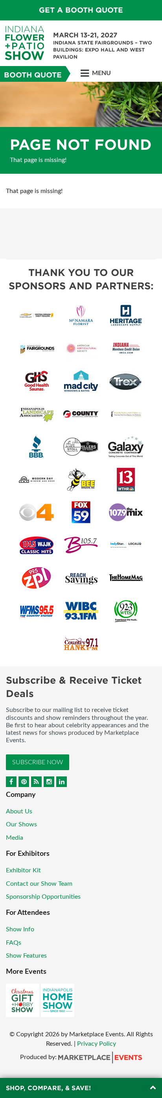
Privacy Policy (96, 1044)
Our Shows (21, 824)
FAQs (13, 943)
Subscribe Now (37, 762)
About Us (19, 811)
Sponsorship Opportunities (43, 897)
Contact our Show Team (39, 884)
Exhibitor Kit (23, 870)
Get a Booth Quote (81, 10)
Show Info (20, 929)
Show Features (26, 956)
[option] (81, 128)
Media (14, 838)
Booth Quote (33, 75)
